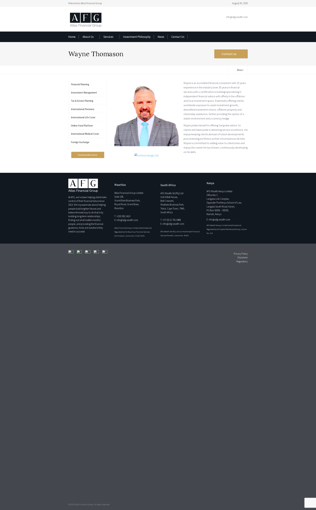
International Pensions (82, 109)
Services (108, 37)
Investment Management (84, 92)
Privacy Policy (241, 253)
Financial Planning (80, 84)
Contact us (229, 54)
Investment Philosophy (137, 37)
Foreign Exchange (80, 142)
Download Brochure (87, 154)
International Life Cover (83, 117)
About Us (88, 37)
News (161, 37)
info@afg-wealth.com (237, 17)
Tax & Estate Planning (82, 100)
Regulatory (242, 261)
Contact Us (177, 37)
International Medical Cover (85, 133)
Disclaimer (242, 257)
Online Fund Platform (82, 125)
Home (72, 37)
